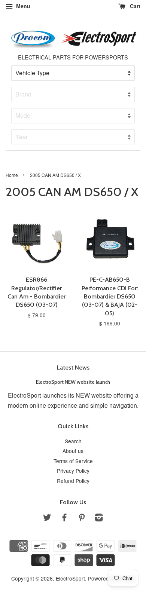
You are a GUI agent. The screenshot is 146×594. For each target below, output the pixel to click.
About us (73, 450)
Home (12, 175)
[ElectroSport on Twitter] (47, 518)
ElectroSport (70, 578)
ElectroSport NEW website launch (73, 382)
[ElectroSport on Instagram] (99, 518)
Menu (22, 6)
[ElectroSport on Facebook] (64, 518)
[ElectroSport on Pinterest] (81, 518)
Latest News (73, 367)
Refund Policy (73, 480)
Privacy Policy (73, 470)
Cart (134, 6)
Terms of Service (73, 461)
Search (73, 441)
